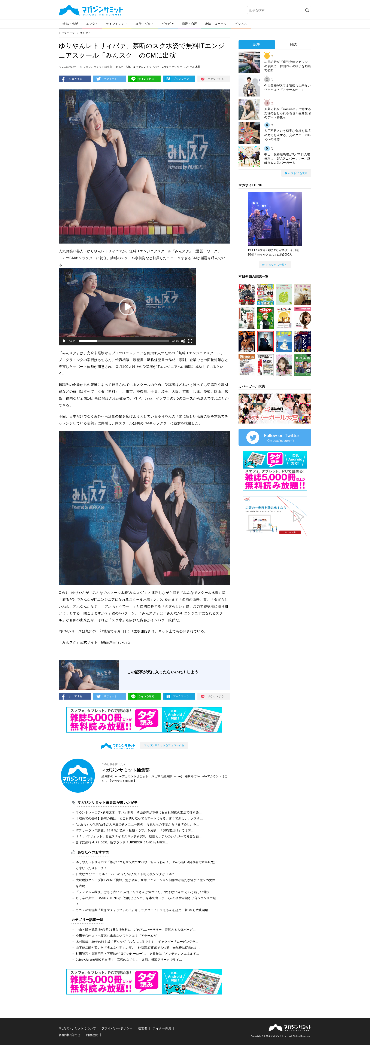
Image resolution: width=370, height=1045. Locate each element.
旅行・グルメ (144, 23)
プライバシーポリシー (117, 1028)
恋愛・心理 (189, 23)
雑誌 (293, 44)
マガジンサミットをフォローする (164, 745)
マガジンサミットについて (77, 1028)
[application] (127, 306)
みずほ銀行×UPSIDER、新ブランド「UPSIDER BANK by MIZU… (122, 842)
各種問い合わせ (70, 1035)
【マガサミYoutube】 (122, 780)
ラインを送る (146, 78)
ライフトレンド (117, 23)
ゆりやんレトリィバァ (146, 66)
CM (121, 66)
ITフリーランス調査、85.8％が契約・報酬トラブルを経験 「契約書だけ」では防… (135, 830)
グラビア (168, 23)
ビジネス (240, 23)
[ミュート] (183, 341)
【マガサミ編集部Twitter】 (166, 776)
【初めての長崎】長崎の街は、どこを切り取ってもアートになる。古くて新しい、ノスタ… (139, 818)
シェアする (75, 78)
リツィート (110, 78)
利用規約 (92, 1035)
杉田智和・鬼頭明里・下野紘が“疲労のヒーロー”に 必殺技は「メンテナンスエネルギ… (137, 953)
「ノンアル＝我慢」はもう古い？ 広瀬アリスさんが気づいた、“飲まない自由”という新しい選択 (143, 892)
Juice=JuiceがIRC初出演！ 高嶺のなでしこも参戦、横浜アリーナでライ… (129, 959)
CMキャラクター (172, 66)
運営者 (142, 1028)
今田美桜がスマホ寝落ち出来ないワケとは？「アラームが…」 (119, 935)
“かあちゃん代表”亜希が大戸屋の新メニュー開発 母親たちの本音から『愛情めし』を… (137, 824)
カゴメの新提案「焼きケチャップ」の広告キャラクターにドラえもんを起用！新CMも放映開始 (142, 910)
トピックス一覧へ (276, 264)
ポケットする (216, 78)
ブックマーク (181, 78)
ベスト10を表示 (297, 173)
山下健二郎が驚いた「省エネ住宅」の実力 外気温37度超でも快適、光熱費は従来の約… (138, 947)
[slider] (124, 341)
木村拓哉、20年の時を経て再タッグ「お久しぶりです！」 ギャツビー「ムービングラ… (137, 941)
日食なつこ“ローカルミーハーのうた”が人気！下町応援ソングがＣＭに (125, 874)
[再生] (64, 341)
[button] (127, 306)
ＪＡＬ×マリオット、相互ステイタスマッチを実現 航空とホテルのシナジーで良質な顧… (139, 836)
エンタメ (92, 23)
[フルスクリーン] (190, 341)
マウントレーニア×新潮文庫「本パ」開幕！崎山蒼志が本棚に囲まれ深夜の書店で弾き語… (139, 812)
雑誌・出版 (70, 23)
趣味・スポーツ (216, 23)
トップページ (67, 32)
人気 (128, 66)
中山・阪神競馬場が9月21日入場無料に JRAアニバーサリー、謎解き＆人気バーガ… (136, 929)
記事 (256, 44)
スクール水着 (192, 66)
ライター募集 (162, 1028)
